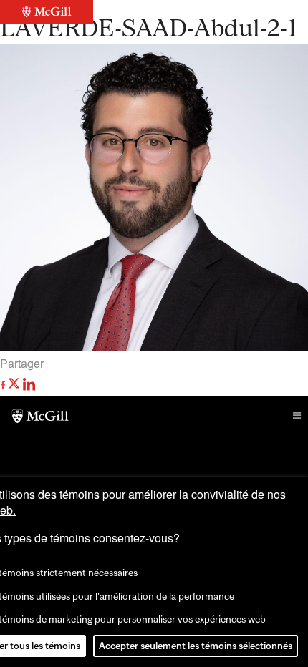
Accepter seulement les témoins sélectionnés (195, 645)
